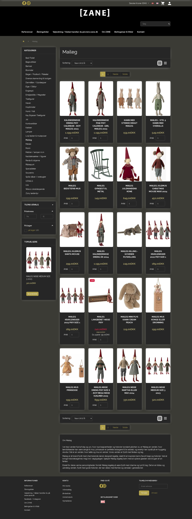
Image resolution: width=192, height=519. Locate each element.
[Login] (169, 3)
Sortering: (66, 63)
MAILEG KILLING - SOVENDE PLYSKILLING (129, 254)
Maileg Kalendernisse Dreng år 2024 (101, 254)
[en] (157, 3)
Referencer (27, 32)
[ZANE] (94, 13)
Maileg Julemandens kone (129, 189)
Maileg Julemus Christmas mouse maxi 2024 (158, 189)
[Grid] (159, 63)
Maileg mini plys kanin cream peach (129, 320)
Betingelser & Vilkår (123, 32)
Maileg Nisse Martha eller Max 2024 (129, 390)
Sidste (125, 74)
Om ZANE (106, 32)
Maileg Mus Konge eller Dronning (158, 320)
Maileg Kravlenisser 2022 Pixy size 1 (158, 254)
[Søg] (169, 23)
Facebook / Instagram (32, 499)
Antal (66, 138)
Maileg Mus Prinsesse (72, 388)
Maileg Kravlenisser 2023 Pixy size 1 (72, 320)
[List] (165, 63)
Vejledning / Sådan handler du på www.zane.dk (75, 32)
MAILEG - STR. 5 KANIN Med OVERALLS (158, 123)
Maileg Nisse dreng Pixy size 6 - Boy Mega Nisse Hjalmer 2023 (101, 391)
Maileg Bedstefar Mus (72, 187)
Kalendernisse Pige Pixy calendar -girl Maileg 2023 (100, 124)
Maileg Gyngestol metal (101, 189)
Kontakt (140, 32)
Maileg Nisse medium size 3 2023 (38, 277)
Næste (115, 74)
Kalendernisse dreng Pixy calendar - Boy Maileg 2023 (72, 124)
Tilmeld (144, 493)
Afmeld (154, 493)
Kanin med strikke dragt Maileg (129, 123)
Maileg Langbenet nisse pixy (101, 320)
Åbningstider (43, 32)
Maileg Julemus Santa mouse (72, 252)
